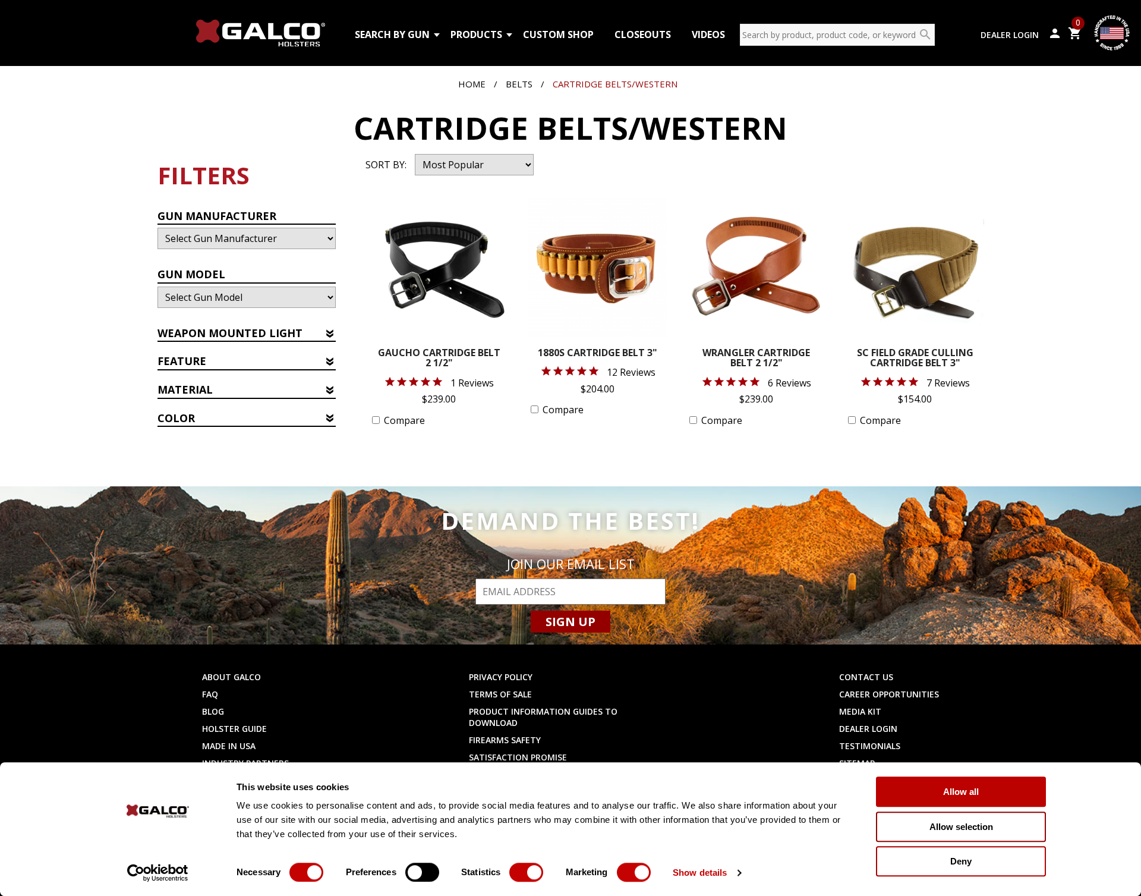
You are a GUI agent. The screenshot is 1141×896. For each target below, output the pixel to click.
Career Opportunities (889, 694)
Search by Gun (392, 34)
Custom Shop (558, 34)
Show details (700, 872)
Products (476, 34)
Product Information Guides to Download (543, 717)
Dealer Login (1010, 34)
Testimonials (869, 746)
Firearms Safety (505, 740)
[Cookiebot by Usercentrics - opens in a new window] (158, 873)
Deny (961, 861)
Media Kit (860, 711)
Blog (213, 711)
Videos (708, 34)
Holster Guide (234, 728)
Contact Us (866, 677)
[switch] (422, 872)
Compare (404, 420)
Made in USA (229, 746)
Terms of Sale (500, 694)
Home (472, 84)
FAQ (210, 694)
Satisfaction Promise (518, 757)
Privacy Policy (500, 677)
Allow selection (961, 827)
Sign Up (570, 622)
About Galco (231, 677)
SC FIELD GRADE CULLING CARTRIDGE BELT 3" (915, 359)
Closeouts (642, 34)
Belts (519, 84)
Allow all (961, 792)
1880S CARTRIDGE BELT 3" (597, 353)
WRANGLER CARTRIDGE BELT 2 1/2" (756, 359)
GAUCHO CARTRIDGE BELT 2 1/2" (439, 359)
